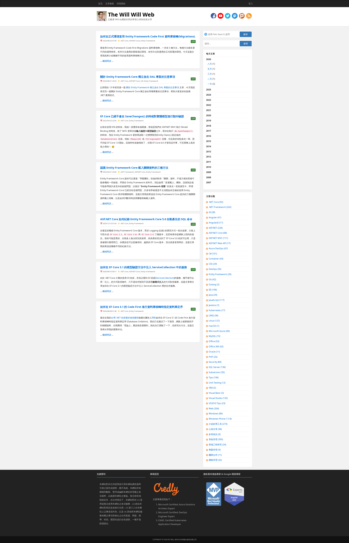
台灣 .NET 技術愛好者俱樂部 (125, 317)
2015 (208, 141)
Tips (214, 377)
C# (142, 81)
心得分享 (215, 429)
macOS (214, 325)
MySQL (214, 336)
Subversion (217, 372)
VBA (212, 387)
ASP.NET (216, 227)
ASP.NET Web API (220, 243)
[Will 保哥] (220, 15)
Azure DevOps (218, 248)
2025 (208, 89)
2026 (210, 71)
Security (215, 361)
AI (212, 212)
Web (214, 408)
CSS (213, 263)
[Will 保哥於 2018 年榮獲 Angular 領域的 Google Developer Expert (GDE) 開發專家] (234, 493)
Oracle (214, 351)
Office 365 (216, 346)
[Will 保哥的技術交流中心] (213, 15)
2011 (208, 161)
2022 (208, 105)
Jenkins (214, 305)
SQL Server (217, 367)
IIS (213, 289)
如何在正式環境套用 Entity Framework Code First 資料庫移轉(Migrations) (147, 36)
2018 (208, 125)
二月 (209, 78)
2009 (208, 172)
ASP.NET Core (134, 40)
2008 (208, 177)
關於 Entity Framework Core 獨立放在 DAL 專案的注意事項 (137, 77)
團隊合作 (215, 454)
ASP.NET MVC (218, 238)
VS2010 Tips (217, 403)
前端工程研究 (217, 444)
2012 (208, 156)
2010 (208, 167)
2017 (208, 130)
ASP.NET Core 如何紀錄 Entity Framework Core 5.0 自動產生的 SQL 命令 (146, 219)
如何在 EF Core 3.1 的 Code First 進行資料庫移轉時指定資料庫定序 (141, 307)
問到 (154, 317)
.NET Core (124, 40)
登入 (251, 3)
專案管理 (215, 449)
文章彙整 (109, 3)
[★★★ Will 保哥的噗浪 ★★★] (242, 15)
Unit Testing (217, 382)
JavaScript (216, 300)
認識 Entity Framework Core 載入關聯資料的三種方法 (134, 167)
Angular (215, 217)
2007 (208, 182)
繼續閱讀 (106, 60)
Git (212, 279)
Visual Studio (218, 398)
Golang (214, 284)
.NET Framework (127, 172)
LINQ (213, 315)
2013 (208, 151)
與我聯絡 (121, 3)
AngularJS (216, 222)
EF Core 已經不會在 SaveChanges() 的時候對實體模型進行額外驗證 (142, 116)
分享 (193, 41)
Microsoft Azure (219, 331)
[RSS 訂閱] (249, 15)
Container (216, 258)
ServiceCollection (165, 277)
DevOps (215, 269)
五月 (209, 68)
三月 (209, 73)
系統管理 (216, 439)
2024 (208, 94)
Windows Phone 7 (220, 418)
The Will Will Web (131, 14)
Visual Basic (216, 392)
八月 (209, 63)
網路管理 (215, 459)
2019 (208, 120)
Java (213, 294)
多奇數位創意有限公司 (188, 539)
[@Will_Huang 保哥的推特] (227, 15)
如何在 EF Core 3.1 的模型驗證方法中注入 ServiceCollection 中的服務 (143, 267)
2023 (208, 99)
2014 (208, 146)
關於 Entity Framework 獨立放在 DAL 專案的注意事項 (152, 87)
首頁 (100, 3)
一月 (209, 83)
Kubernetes (217, 310)
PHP (213, 356)
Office (214, 341)
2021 (208, 110)
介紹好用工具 (218, 423)
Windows (216, 413)
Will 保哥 (174, 539)
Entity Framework (148, 40)
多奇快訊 (215, 434)
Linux (214, 320)
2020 (208, 115)
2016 (208, 136)
